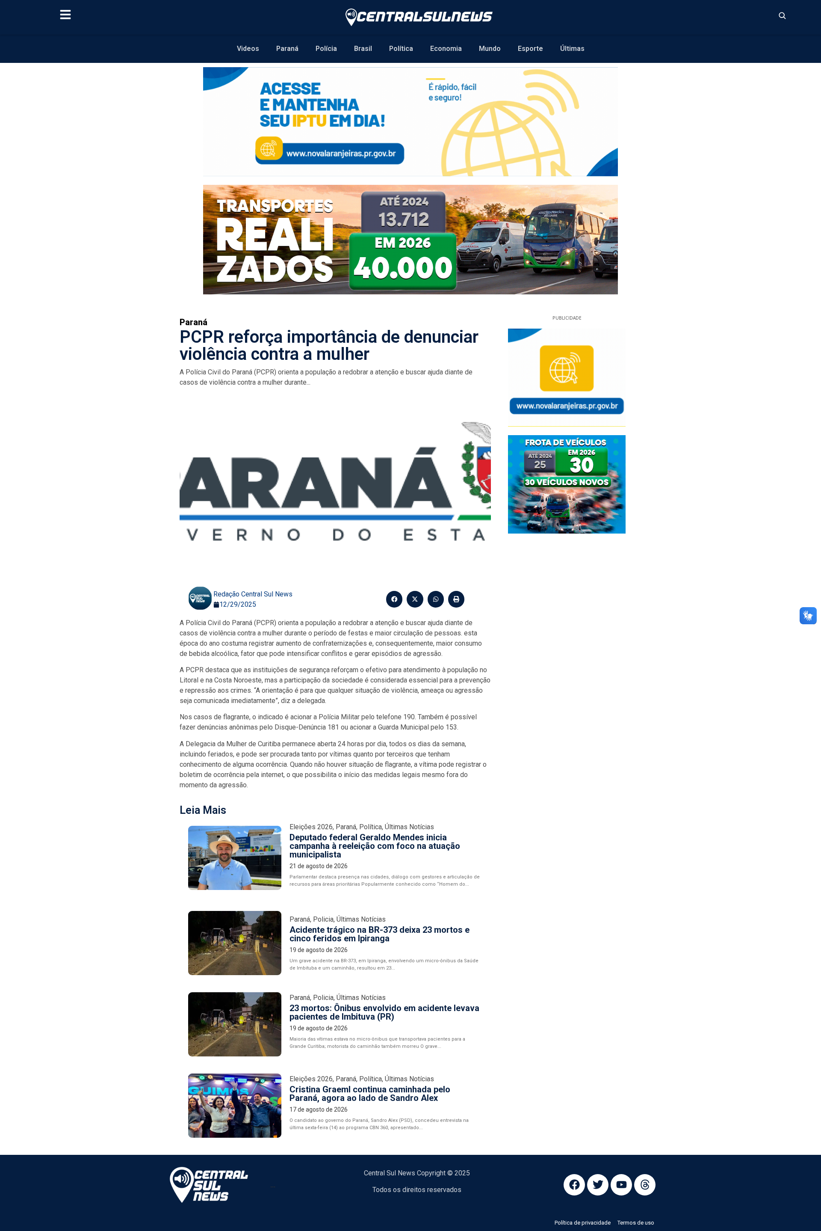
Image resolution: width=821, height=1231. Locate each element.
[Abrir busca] (782, 15)
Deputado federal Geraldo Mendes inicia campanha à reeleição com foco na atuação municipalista (374, 846)
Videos (248, 48)
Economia (446, 48)
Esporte (530, 48)
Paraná (287, 48)
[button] (394, 599)
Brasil (363, 48)
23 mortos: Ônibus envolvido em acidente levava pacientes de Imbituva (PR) (384, 1012)
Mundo (490, 48)
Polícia (326, 48)
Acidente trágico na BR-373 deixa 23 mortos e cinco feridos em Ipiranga (379, 934)
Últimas (572, 48)
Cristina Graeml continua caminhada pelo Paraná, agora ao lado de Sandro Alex (369, 1093)
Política (401, 48)
